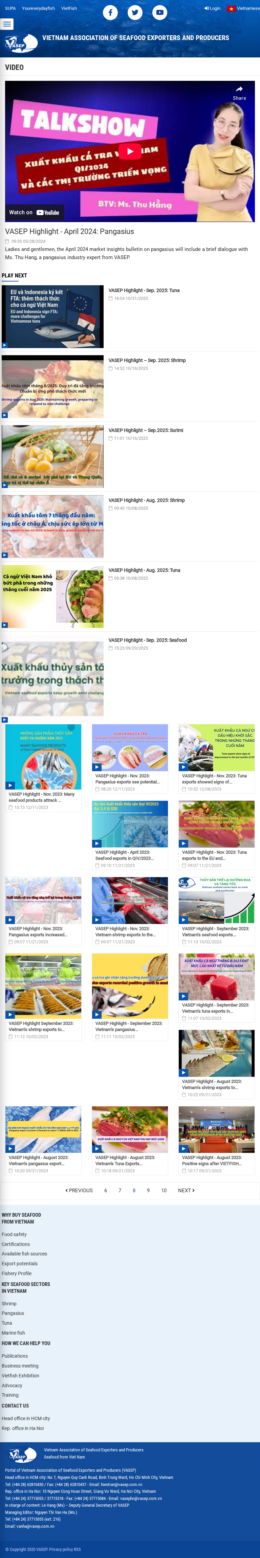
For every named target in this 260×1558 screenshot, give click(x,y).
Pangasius (13, 1313)
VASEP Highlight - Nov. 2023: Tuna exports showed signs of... (214, 778)
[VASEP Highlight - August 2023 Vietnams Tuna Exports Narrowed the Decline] (130, 1129)
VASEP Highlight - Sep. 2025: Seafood (148, 640)
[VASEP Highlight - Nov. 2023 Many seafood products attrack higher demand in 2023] (43, 757)
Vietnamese (248, 8)
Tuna (7, 1323)
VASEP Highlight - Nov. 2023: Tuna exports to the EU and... (214, 855)
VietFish (69, 8)
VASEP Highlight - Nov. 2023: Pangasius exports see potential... (127, 778)
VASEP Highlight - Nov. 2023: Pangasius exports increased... (38, 931)
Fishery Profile (16, 1273)
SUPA (10, 8)
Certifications (16, 1244)
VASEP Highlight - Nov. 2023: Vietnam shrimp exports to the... (125, 931)
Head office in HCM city (26, 1418)
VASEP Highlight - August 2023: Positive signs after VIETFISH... (212, 1160)
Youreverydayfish (38, 8)
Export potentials (20, 1263)
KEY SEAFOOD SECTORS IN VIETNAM (26, 1287)
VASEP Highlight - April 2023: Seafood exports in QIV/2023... (124, 855)
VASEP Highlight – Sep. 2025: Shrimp (147, 360)
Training (10, 1395)
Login (214, 8)
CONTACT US (15, 1406)
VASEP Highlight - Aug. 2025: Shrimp (147, 500)
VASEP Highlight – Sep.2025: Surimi (146, 430)
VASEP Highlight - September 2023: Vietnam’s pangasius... (128, 1026)
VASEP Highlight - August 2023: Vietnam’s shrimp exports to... (212, 1084)
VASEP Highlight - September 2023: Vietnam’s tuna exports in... (215, 1008)
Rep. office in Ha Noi (23, 1428)
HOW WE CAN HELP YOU (26, 1343)
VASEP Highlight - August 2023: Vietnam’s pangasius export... (38, 1160)
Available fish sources (24, 1253)
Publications (15, 1356)
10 (164, 1191)
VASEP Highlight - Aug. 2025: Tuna (144, 570)
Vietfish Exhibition (20, 1375)
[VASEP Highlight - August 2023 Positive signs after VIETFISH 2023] (217, 1129)
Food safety (14, 1234)
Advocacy (12, 1385)
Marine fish (13, 1333)
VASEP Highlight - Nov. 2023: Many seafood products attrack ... (41, 797)
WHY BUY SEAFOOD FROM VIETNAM (21, 1218)
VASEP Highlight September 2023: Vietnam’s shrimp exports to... (41, 1026)
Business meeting (20, 1366)
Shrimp (9, 1303)
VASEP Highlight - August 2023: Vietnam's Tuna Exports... (125, 1160)
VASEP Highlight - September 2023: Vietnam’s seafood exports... (215, 931)
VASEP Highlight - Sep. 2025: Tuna (144, 290)
